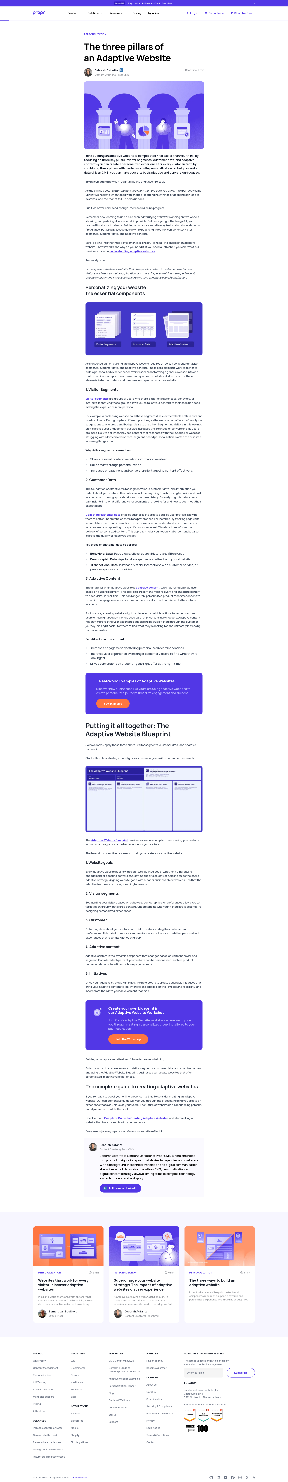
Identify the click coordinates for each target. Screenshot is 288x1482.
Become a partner (156, 1368)
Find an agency (154, 1360)
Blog (111, 1393)
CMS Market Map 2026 (121, 1360)
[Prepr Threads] (247, 1477)
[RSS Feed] (254, 1477)
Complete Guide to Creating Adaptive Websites (136, 1118)
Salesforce (77, 1420)
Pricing (137, 13)
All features (39, 1411)
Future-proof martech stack (49, 1456)
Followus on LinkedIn (123, 1188)
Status (112, 1414)
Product (73, 13)
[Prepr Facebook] (233, 1477)
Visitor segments (97, 398)
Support (113, 1422)
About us (151, 1384)
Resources (116, 13)
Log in (194, 13)
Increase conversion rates (48, 1428)
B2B (73, 1360)
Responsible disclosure (159, 1413)
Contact (151, 1442)
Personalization (42, 1375)
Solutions (93, 13)
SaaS (73, 1396)
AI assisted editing (43, 1389)
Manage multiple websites (48, 1449)
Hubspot (76, 1413)
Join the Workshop (128, 1039)
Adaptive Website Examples (124, 1378)
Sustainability (154, 1399)
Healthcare (77, 1382)
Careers (151, 1392)
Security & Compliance (159, 1406)
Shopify (75, 1435)
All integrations (79, 1442)
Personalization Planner (122, 1386)
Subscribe (241, 1373)
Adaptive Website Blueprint (109, 840)
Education (76, 1389)
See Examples (113, 703)
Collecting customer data (103, 514)
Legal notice (153, 1428)
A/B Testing (39, 1382)
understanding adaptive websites (132, 251)
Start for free (243, 13)
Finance (75, 1375)
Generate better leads (45, 1435)
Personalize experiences (47, 1442)
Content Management (45, 1368)
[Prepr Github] (211, 1477)
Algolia (74, 1428)
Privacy (150, 1420)
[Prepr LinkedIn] (218, 1477)
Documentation (117, 1407)
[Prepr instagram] (240, 1477)
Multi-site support (43, 1396)
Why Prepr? (39, 1360)
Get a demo (216, 13)
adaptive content (148, 587)
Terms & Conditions (157, 1435)
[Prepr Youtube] (225, 1477)
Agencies (153, 13)
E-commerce (78, 1368)
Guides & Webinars (119, 1400)
